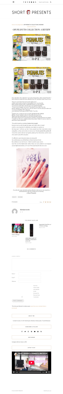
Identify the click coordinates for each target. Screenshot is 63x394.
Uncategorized (19, 24)
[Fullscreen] (49, 372)
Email (13, 277)
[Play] (14, 372)
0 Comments (14, 202)
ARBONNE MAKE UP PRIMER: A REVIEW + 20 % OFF (31, 239)
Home (13, 24)
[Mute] (46, 372)
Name (13, 273)
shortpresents (25, 210)
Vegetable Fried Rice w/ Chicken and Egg (45, 225)
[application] (31, 363)
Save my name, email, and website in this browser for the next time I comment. (36, 291)
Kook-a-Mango (15, 234)
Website (14, 281)
